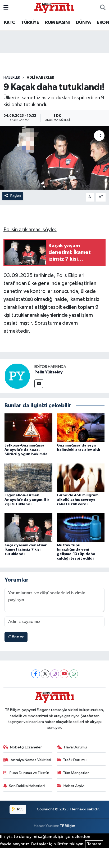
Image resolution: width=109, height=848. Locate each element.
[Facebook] (35, 674)
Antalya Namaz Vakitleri (31, 760)
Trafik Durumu (75, 760)
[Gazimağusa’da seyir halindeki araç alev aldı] (81, 427)
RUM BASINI (57, 22)
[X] (45, 674)
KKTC (9, 22)
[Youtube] (64, 674)
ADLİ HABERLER (40, 77)
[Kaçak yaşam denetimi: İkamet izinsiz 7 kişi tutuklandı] (28, 527)
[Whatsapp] (73, 674)
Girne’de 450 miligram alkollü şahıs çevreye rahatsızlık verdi (77, 499)
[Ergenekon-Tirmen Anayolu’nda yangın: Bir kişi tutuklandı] (28, 477)
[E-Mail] (38, 383)
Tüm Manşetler (76, 773)
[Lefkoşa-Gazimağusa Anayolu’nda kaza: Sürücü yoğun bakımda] (28, 427)
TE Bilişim (67, 826)
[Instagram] (54, 674)
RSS (20, 809)
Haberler (11, 77)
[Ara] (103, 8)
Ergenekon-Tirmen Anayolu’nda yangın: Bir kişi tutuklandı (26, 499)
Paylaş (15, 196)
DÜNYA (83, 22)
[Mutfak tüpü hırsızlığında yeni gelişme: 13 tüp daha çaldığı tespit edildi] (81, 527)
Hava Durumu (75, 747)
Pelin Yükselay (48, 372)
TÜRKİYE (30, 22)
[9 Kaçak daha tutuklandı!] (54, 158)
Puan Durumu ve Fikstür (29, 773)
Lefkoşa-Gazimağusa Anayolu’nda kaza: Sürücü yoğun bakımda (26, 450)
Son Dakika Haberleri (27, 786)
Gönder (16, 637)
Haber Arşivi (73, 786)
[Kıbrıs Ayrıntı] (54, 7)
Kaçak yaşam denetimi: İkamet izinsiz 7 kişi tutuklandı (25, 549)
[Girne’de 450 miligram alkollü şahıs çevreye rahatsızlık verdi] (81, 477)
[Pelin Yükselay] (17, 376)
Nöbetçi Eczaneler (26, 747)
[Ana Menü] (5, 8)
